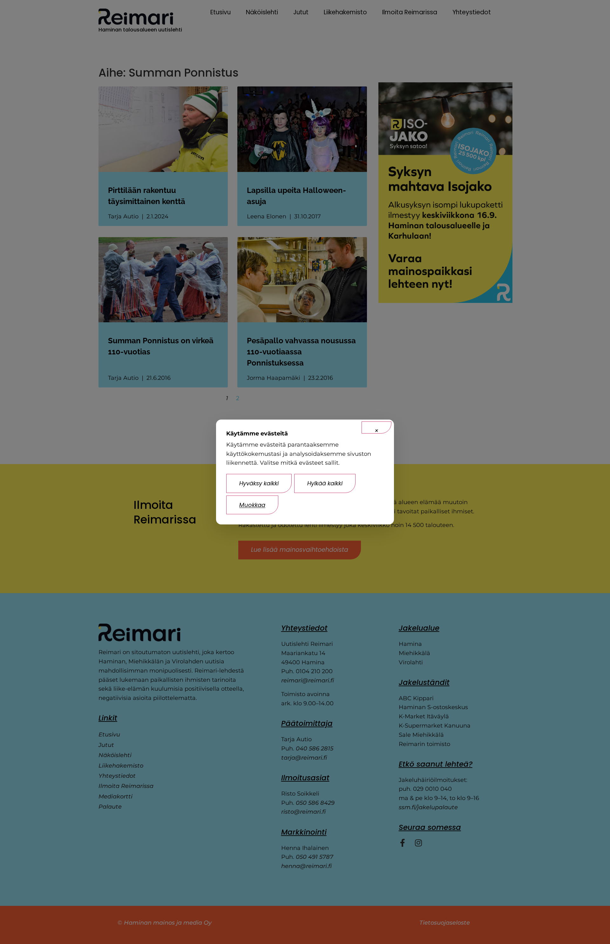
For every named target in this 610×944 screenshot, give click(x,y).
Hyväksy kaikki (259, 483)
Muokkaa (252, 505)
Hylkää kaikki (324, 483)
